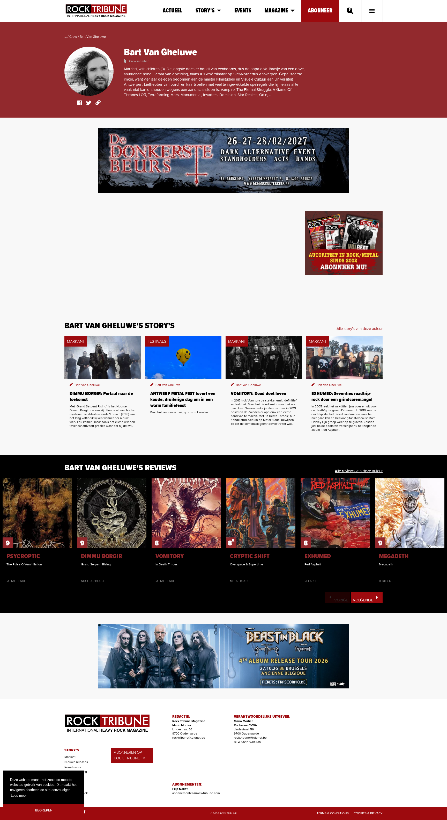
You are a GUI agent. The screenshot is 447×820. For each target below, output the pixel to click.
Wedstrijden (72, 788)
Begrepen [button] (44, 810)
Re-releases (72, 767)
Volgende (363, 600)
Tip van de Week (76, 793)
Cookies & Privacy (368, 813)
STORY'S (71, 750)
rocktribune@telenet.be (188, 737)
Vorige (341, 600)
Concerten (71, 777)
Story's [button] (205, 11)
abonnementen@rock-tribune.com (196, 793)
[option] (37, 530)
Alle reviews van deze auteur (359, 471)
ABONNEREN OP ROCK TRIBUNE (128, 755)
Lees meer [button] (19, 795)
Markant (70, 757)
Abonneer (320, 11)
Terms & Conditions (333, 813)
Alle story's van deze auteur (360, 328)
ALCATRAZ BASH (76, 772)
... (65, 37)
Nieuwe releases (76, 762)
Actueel (172, 11)
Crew (73, 37)
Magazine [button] (276, 11)
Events (242, 11)
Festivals (70, 783)
